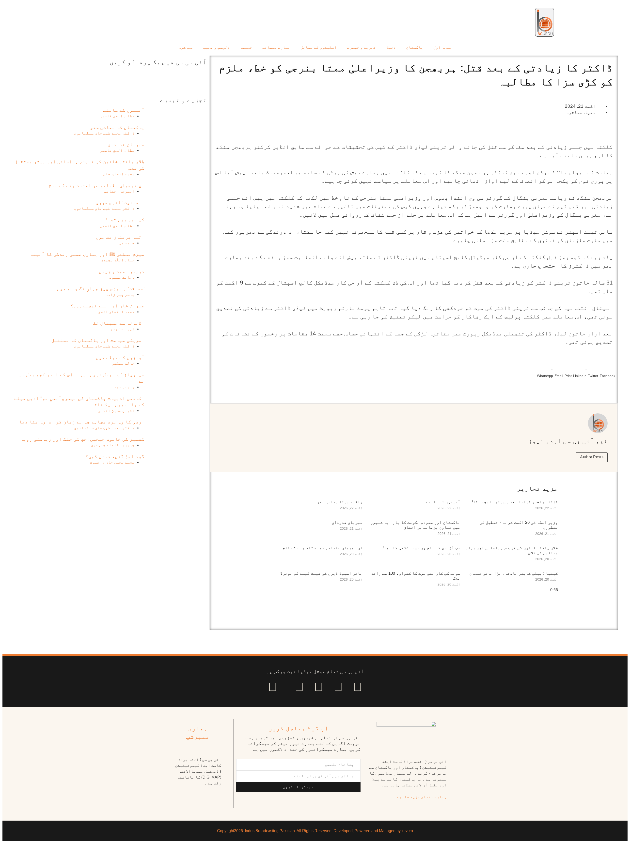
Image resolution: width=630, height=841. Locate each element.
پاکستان (414, 47)
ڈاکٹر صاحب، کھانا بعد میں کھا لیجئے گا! (515, 502)
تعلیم (246, 47)
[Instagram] (273, 687)
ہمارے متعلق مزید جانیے (422, 797)
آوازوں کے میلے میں (120, 357)
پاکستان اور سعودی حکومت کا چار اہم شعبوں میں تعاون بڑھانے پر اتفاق (415, 525)
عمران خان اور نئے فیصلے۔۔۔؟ (107, 305)
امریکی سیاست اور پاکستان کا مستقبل (97, 340)
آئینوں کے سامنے (443, 502)
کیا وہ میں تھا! (125, 219)
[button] (607, 372)
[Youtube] (319, 687)
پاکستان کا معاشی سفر (339, 502)
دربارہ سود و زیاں (121, 271)
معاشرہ (185, 47)
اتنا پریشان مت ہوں (120, 237)
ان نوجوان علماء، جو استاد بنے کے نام (322, 547)
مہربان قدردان (347, 522)
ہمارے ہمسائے (276, 47)
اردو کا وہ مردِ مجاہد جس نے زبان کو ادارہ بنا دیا (81, 421)
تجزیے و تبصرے (361, 47)
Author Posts (591, 457)
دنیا (391, 47)
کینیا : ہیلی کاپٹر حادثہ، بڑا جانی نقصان (513, 573)
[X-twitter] (338, 687)
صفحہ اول (442, 47)
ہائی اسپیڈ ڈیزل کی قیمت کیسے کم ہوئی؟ (321, 573)
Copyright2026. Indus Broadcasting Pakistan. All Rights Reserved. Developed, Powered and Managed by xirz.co (315, 831)
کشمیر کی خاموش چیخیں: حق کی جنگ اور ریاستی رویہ (82, 439)
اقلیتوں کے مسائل (318, 47)
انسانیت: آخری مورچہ (118, 202)
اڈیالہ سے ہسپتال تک (118, 323)
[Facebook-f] (357, 687)
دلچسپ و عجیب (216, 47)
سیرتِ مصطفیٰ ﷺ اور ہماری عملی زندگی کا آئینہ (87, 254)
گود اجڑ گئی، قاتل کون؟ (114, 456)
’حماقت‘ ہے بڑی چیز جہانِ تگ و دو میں (100, 288)
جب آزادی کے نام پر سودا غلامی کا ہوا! (421, 547)
